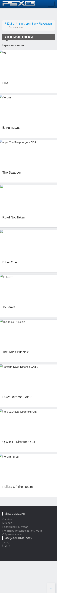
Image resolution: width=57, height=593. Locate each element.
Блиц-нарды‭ (11, 127)
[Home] (19, 3)
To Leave (8, 307)
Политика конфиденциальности (22, 530)
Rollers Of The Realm (17, 486)
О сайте (7, 519)
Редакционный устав (15, 527)
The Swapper (11, 172)
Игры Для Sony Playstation (35, 23)
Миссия (7, 523)
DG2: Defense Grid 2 (17, 397)
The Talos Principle (15, 352)
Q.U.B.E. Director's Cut (18, 442)
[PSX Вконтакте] (6, 545)
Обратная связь (12, 534)
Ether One (9, 262)
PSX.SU (9, 23)
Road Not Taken (13, 217)
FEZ (5, 82)
